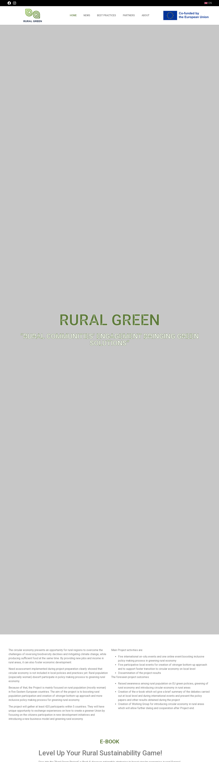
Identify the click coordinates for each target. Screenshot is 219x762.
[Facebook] (9, 3)
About (145, 15)
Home (73, 15)
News (86, 15)
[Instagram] (14, 3)
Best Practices (106, 15)
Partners (129, 15)
